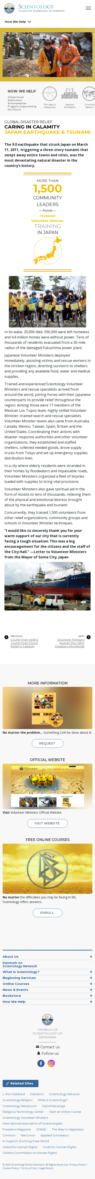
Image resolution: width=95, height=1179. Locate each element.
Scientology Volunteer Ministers (25, 1117)
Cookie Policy (11, 1168)
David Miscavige (53, 1106)
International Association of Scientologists (32, 1123)
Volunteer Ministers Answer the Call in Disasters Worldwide (69, 643)
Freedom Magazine (17, 1129)
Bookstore (12, 996)
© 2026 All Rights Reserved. (36, 1164)
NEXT (81, 636)
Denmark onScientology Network (20, 964)
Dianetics (37, 1094)
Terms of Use (29, 1168)
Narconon (28, 1135)
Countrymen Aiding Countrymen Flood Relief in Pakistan (24, 643)
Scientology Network (64, 1094)
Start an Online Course (65, 1111)
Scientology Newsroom (20, 1106)
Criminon (9, 1135)
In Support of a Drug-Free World (26, 1141)
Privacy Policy (77, 1164)
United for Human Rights (20, 1147)
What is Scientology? (21, 972)
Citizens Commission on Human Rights (30, 1152)
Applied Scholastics (55, 1135)
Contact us (50, 1047)
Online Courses (16, 984)
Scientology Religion (17, 1100)
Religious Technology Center (23, 1111)
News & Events (15, 990)
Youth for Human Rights (59, 1147)
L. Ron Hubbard (14, 1094)
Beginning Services (19, 978)
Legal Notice (46, 1168)
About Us (11, 957)
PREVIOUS (16, 636)
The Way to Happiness (68, 1129)
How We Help (15, 21)
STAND (41, 1129)
